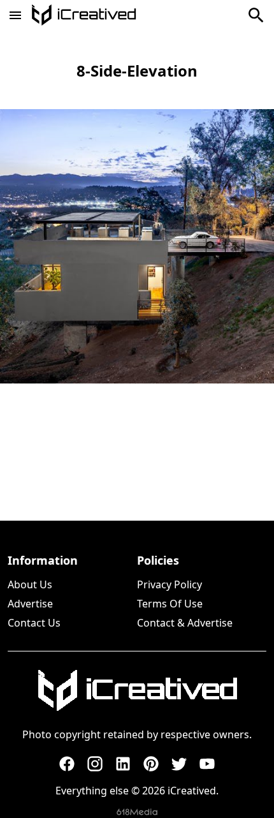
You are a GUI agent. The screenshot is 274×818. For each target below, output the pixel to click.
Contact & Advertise (185, 623)
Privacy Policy (169, 584)
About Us (30, 584)
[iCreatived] (137, 690)
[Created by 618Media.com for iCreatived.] (137, 811)
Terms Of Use (170, 604)
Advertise (30, 604)
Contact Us (34, 623)
